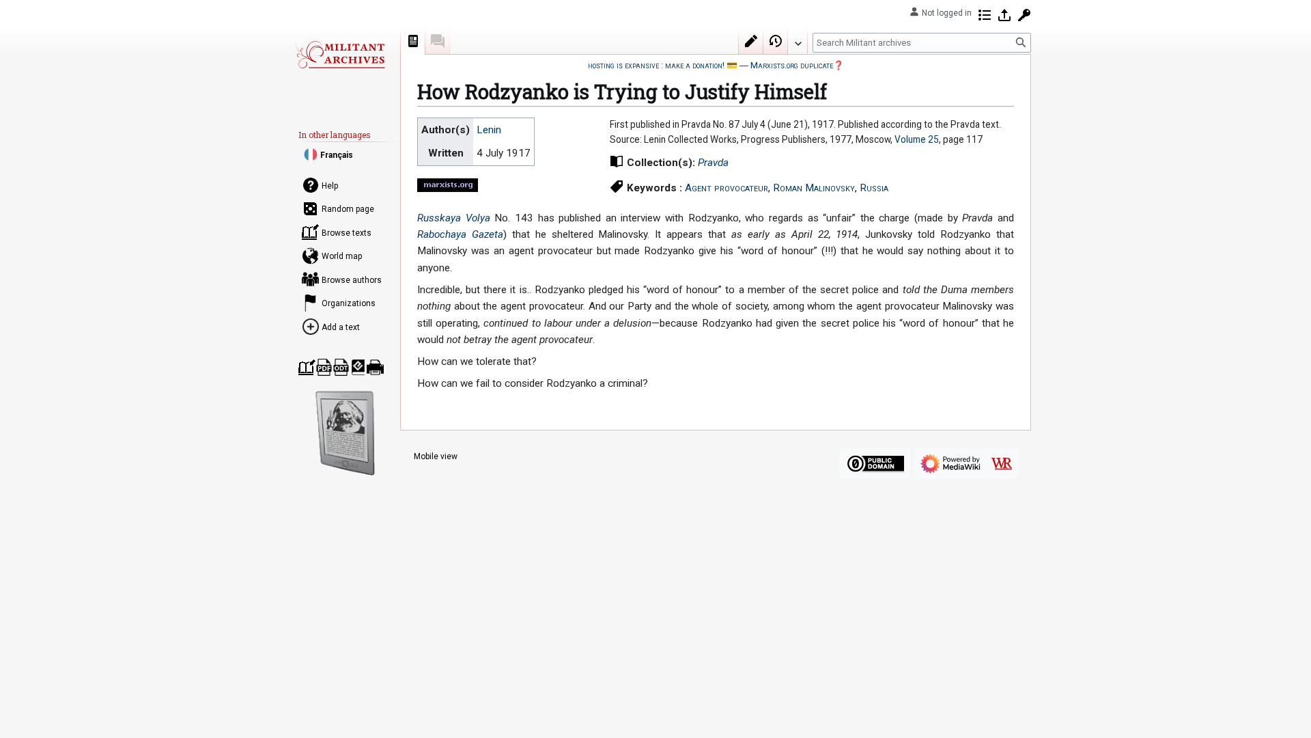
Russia (874, 188)
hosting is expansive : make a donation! (656, 65)
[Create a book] (306, 367)
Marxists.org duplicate (791, 65)
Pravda (713, 162)
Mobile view (435, 456)
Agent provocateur (726, 188)
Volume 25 (916, 139)
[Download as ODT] (341, 367)
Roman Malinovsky (814, 188)
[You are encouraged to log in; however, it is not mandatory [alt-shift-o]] (1004, 15)
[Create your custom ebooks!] (345, 433)
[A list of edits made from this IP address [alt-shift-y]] (984, 15)
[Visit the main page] (340, 54)
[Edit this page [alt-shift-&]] (751, 41)
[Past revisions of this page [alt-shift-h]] (775, 41)
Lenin (489, 130)
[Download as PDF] (324, 367)
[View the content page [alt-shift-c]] (413, 41)
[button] (797, 40)
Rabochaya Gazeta (460, 234)
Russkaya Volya (453, 218)
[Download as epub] (358, 367)
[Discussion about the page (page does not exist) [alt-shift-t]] (437, 41)
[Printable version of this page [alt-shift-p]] (375, 367)
